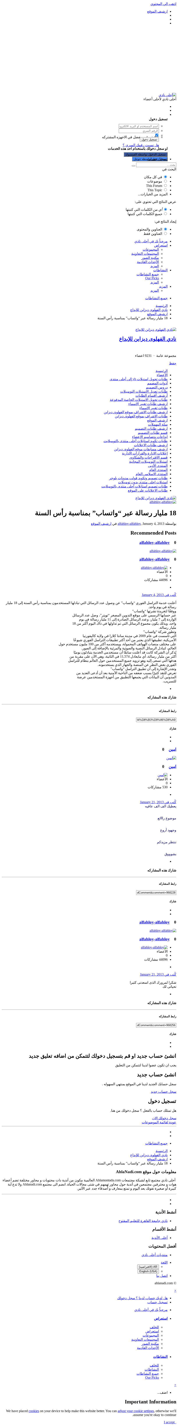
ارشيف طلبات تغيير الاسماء (148, 404)
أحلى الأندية (160, 1238)
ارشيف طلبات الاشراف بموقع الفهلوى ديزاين (136, 412)
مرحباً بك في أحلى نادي (151, 241)
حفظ (172, 363)
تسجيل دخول (149, 139)
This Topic (154, 190)
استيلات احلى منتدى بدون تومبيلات (143, 482)
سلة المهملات (158, 424)
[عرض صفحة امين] (171, 758)
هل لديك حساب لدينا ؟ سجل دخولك (141, 114)
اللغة (164, 1262)
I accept (170, 1422)
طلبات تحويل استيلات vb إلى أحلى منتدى (139, 379)
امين (172, 749)
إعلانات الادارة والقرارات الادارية (145, 453)
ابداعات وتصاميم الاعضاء (150, 437)
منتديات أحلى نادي (155, 1255)
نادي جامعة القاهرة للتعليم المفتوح (143, 1221)
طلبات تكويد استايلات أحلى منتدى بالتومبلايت (136, 441)
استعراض (161, 245)
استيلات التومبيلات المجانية (148, 461)
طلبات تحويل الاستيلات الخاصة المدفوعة (139, 400)
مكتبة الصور (150, 258)
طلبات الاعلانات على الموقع (148, 490)
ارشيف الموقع (157, 420)
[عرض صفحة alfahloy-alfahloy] (163, 502)
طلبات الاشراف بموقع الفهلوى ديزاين (141, 416)
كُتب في (159, 595)
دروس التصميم (157, 387)
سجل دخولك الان (164, 1118)
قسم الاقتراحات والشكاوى (148, 457)
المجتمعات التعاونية (145, 253)
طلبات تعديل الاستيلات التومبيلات (144, 391)
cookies (34, 1411)
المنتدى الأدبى (158, 466)
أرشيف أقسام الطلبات (151, 395)
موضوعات (154, 181)
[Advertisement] (89, 59)
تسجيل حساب (157, 159)
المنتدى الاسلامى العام (152, 474)
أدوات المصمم (157, 383)
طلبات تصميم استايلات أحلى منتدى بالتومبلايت (134, 486)
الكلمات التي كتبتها (144, 209)
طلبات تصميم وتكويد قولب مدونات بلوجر (138, 478)
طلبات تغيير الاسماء (153, 408)
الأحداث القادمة (148, 262)
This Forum (154, 186)
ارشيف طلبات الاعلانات (151, 445)
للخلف (154, 1327)
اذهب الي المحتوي (163, 4)
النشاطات (160, 270)
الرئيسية (162, 371)
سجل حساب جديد (163, 1091)
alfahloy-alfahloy (129, 523)
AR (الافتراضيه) (148, 1266)
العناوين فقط (152, 233)
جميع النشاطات (148, 274)
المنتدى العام (158, 470)
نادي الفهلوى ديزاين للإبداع (147, 339)
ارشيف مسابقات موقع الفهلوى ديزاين (141, 449)
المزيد (154, 266)
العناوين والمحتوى (149, 229)
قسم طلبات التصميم (153, 433)
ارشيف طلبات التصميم (151, 428)
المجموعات (151, 249)
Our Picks (152, 278)
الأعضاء (162, 375)
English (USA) (148, 1271)
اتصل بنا (162, 1276)
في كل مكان (153, 177)
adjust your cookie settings (136, 1411)
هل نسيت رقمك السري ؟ (141, 145)
